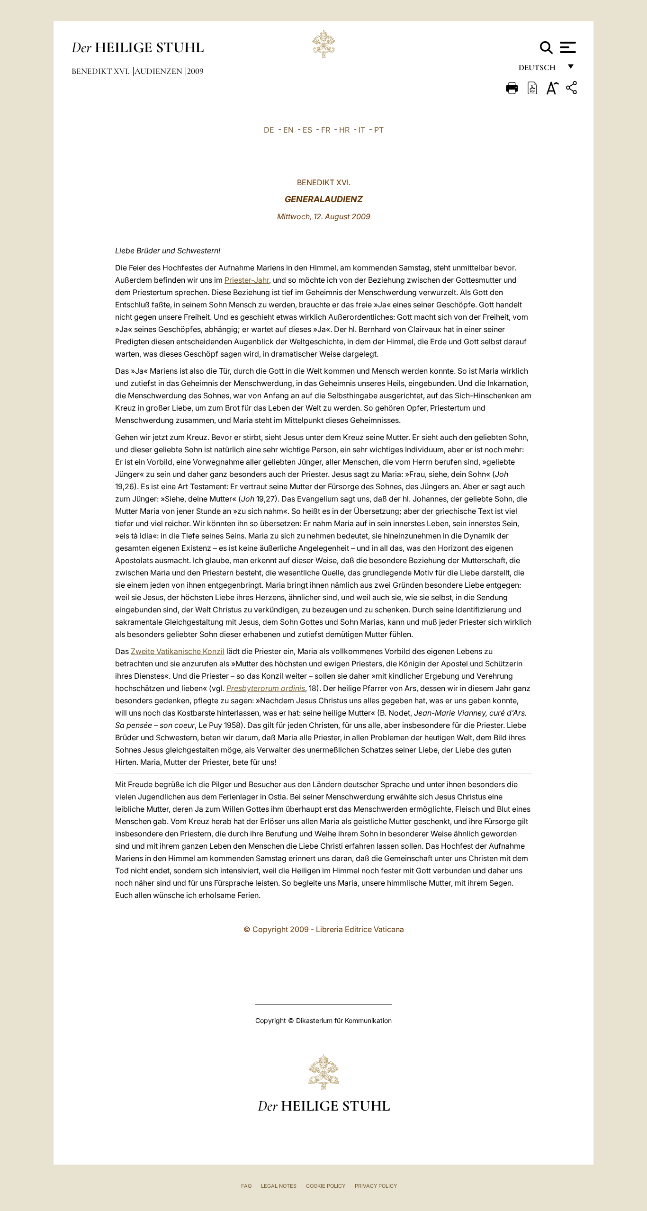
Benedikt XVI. (102, 71)
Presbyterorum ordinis (265, 688)
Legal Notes (279, 1186)
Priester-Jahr (247, 280)
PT (379, 130)
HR (344, 130)
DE (269, 130)
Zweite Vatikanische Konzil (178, 651)
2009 (195, 71)
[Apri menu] (566, 47)
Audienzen (159, 71)
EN (288, 130)
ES (307, 130)
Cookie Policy (325, 1186)
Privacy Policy (376, 1186)
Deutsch (540, 70)
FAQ (246, 1186)
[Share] (572, 89)
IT (362, 130)
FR (325, 130)
